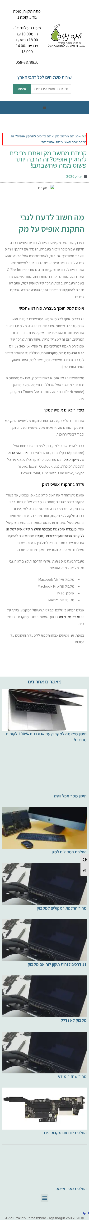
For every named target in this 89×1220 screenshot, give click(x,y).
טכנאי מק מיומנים (68, 616)
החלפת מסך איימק (71, 1188)
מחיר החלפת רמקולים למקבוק (62, 908)
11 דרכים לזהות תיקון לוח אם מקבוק (57, 964)
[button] (44, 107)
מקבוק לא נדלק (74, 1020)
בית (84, 136)
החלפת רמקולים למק (69, 852)
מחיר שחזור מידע (72, 1076)
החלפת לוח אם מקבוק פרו (65, 1132)
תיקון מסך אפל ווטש (70, 796)
